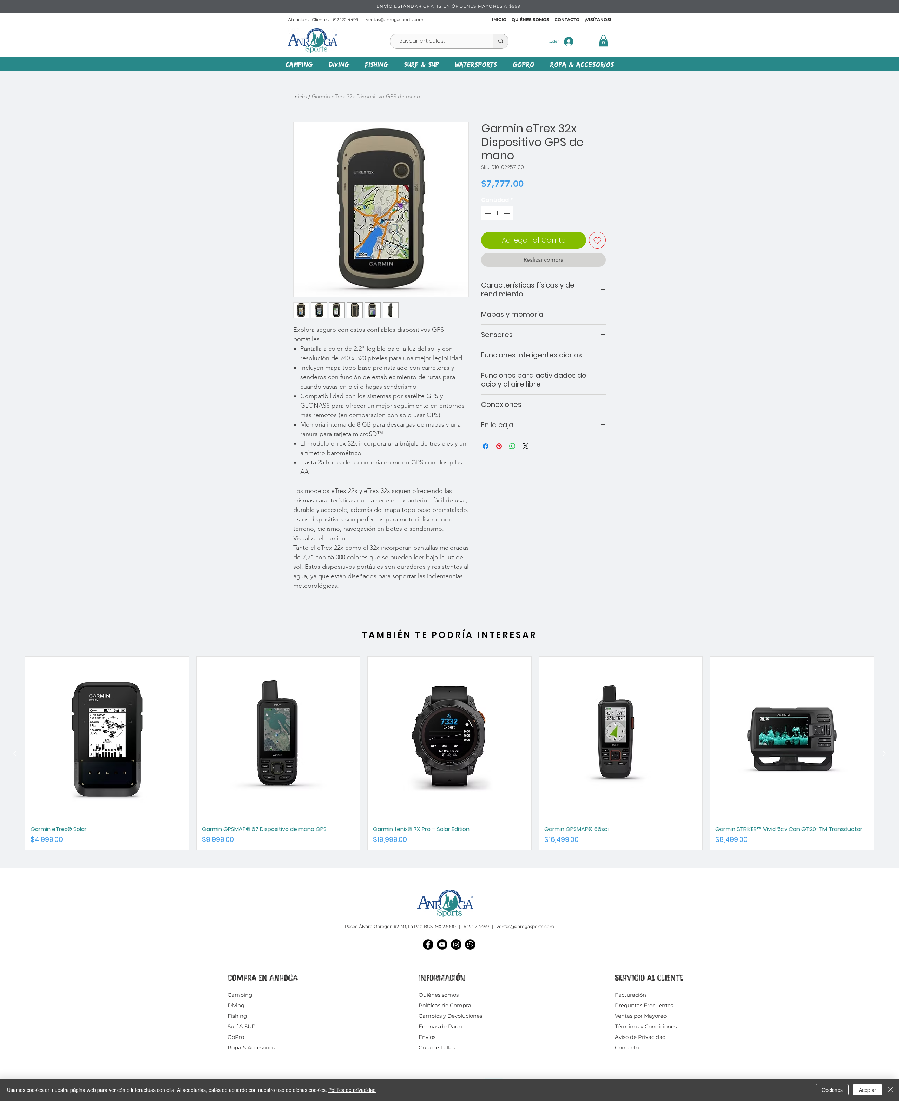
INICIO (499, 19)
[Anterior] (15, 753)
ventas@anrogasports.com (395, 19)
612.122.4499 (345, 19)
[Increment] (507, 213)
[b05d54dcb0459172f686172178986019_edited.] (470, 944)
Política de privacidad (352, 1089)
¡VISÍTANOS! (598, 19)
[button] (603, 40)
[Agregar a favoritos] (597, 240)
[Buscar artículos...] (500, 41)
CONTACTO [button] (567, 19)
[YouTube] (442, 944)
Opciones (832, 1089)
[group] (449, 753)
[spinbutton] (497, 213)
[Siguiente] (884, 753)
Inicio (300, 96)
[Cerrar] (890, 1089)
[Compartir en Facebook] (485, 446)
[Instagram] (456, 944)
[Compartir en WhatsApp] (512, 446)
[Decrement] (487, 213)
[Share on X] (525, 446)
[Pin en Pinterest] (499, 446)
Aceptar (867, 1089)
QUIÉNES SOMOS (530, 19)
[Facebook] (428, 944)
